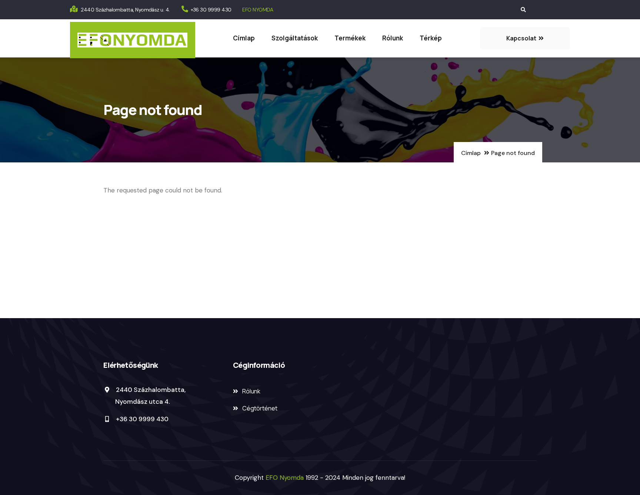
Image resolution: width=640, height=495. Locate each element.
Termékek (350, 38)
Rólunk (392, 38)
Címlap (244, 38)
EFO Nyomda (286, 477)
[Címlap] (132, 40)
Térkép (431, 38)
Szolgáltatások (294, 38)
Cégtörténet (259, 408)
